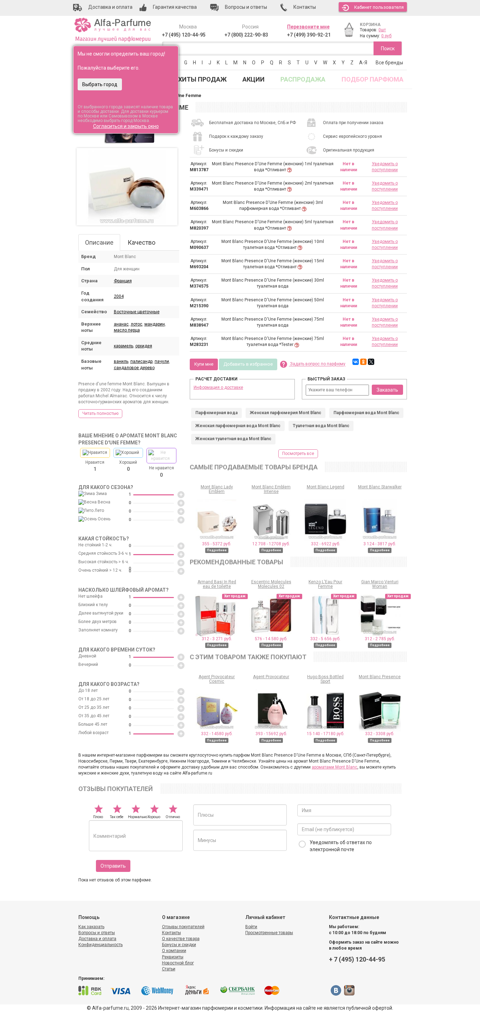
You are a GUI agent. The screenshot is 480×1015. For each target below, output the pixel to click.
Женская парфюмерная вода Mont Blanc (237, 425)
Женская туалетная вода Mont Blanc (233, 438)
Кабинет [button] (379, 7)
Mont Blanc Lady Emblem (217, 489)
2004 (119, 296)
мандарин (154, 324)
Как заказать (91, 926)
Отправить (113, 866)
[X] (371, 362)
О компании (174, 950)
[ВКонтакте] (355, 362)
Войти (251, 926)
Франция (123, 280)
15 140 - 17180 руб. (325, 733)
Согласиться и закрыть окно (126, 126)
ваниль (121, 361)
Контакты (171, 932)
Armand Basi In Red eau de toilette (216, 584)
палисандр (141, 361)
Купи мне (203, 364)
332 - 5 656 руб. (325, 638)
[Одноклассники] (363, 362)
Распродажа (302, 79)
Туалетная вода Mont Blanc (321, 425)
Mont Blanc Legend (325, 486)
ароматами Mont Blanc (334, 767)
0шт (382, 29)
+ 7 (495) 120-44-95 (357, 959)
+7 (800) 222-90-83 (246, 35)
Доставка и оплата (97, 938)
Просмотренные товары (269, 932)
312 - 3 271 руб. (217, 638)
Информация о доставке (218, 387)
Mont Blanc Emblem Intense (271, 489)
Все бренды (389, 62)
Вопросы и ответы (96, 932)
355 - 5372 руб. (216, 543)
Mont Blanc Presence (380, 676)
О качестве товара (181, 938)
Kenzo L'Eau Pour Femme (325, 584)
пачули (162, 361)
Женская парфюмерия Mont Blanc (285, 412)
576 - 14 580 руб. (271, 638)
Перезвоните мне (308, 27)
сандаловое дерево (134, 367)
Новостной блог (178, 963)
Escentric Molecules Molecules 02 (271, 584)
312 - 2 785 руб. (380, 638)
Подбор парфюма (372, 79)
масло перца (127, 330)
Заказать (387, 390)
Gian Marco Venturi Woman (379, 584)
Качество (141, 242)
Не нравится (161, 471)
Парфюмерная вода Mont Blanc (366, 412)
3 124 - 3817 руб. (379, 543)
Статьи (168, 968)
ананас (121, 324)
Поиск (388, 48)
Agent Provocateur (271, 676)
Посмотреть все (298, 453)
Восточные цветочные (137, 311)
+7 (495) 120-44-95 (184, 35)
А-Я (363, 62)
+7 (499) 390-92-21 (309, 35)
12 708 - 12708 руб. (271, 543)
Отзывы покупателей (183, 926)
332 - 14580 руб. (217, 733)
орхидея (143, 345)
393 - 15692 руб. (271, 733)
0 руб (386, 35)
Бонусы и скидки (179, 944)
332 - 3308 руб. (379, 733)
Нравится (94, 466)
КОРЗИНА (370, 24)
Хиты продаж (202, 79)
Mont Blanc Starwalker (380, 486)
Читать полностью (100, 413)
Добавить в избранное (248, 364)
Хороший (128, 466)
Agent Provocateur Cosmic (217, 679)
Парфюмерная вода (216, 412)
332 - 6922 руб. (325, 543)
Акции (253, 79)
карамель (123, 345)
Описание (99, 242)
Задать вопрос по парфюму (317, 364)
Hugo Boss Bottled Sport (325, 679)
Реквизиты (172, 957)
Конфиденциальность (100, 944)
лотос (136, 324)
